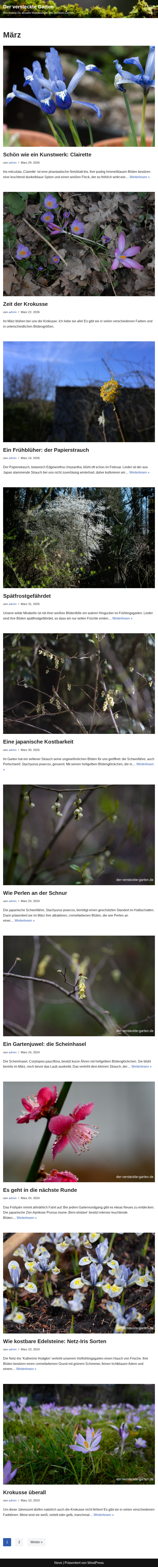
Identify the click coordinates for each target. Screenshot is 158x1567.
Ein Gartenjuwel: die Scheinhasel (44, 1044)
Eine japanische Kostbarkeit (38, 742)
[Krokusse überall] (79, 1434)
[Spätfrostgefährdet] (79, 537)
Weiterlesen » (140, 177)
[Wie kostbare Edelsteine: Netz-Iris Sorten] (79, 1283)
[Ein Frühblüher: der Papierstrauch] (79, 391)
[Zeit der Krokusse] (79, 244)
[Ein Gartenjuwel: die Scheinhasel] (79, 986)
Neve (58, 1563)
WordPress (95, 1563)
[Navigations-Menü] (150, 9)
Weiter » (36, 1542)
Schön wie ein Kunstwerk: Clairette (47, 154)
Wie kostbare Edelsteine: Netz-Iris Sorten (54, 1341)
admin (13, 162)
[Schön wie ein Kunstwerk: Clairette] (79, 96)
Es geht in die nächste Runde (40, 1190)
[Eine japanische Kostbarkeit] (79, 683)
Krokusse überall (24, 1492)
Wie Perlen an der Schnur (35, 893)
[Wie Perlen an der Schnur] (79, 835)
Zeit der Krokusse (25, 304)
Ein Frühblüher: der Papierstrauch (46, 450)
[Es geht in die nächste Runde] (79, 1132)
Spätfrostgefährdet (27, 596)
